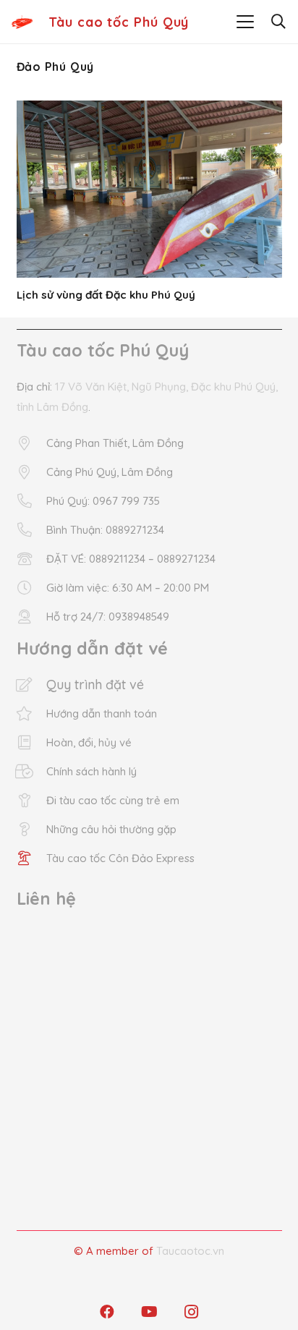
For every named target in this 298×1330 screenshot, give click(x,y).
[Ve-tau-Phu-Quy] (22, 21)
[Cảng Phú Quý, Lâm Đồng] (31, 472)
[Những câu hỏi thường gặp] (31, 829)
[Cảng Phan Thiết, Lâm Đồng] (31, 443)
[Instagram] (191, 1312)
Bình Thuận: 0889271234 (105, 530)
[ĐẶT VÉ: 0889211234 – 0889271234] (31, 559)
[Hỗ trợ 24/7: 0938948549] (31, 617)
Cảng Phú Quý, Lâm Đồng (109, 472)
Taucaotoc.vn (190, 1251)
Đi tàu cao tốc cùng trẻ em (112, 800)
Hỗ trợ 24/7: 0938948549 (107, 616)
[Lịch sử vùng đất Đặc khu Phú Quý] (149, 189)
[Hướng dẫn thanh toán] (31, 714)
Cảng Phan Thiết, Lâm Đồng (115, 443)
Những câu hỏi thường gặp (111, 829)
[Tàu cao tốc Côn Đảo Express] (31, 858)
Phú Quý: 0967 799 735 (103, 501)
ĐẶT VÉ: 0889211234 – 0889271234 (131, 559)
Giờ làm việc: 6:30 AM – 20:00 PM (127, 587)
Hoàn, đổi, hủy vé (89, 742)
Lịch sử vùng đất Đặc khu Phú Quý (106, 295)
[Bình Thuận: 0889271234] (31, 530)
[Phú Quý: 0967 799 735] (31, 501)
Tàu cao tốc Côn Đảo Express (120, 858)
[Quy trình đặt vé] (31, 685)
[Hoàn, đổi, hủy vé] (31, 743)
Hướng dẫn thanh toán (101, 713)
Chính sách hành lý (91, 771)
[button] (245, 21)
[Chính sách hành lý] (31, 771)
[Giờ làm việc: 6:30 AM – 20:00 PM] (31, 588)
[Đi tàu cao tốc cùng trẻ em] (31, 800)
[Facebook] (107, 1312)
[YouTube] (149, 1312)
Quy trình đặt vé (95, 684)
